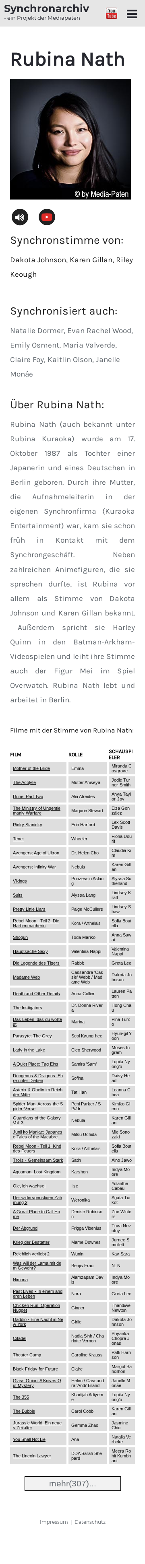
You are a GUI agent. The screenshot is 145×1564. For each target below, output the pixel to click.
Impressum (54, 1522)
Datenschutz (90, 1522)
